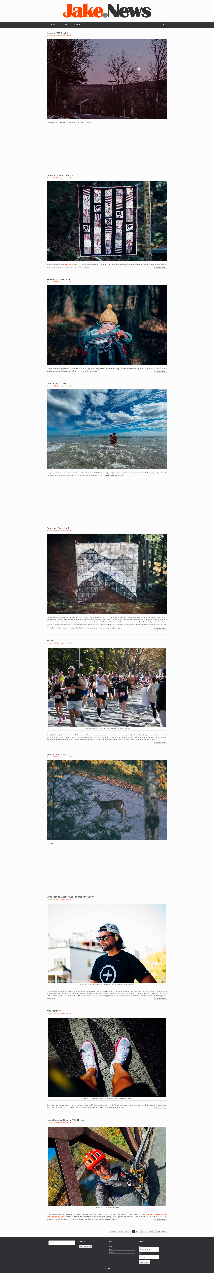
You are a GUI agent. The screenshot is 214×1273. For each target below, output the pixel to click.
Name (141, 1246)
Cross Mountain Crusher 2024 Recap (65, 1120)
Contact (77, 25)
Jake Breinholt (66, 35)
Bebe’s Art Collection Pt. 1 (60, 528)
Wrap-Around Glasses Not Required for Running (71, 896)
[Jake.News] (107, 10)
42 (159, 1231)
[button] (164, 25)
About (65, 25)
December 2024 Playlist (58, 383)
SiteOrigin (110, 1269)
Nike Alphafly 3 (54, 1010)
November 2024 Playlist (58, 754)
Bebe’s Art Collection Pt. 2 (60, 175)
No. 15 (50, 640)
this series (69, 264)
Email (140, 1253)
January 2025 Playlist (57, 33)
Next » (164, 1231)
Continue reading (161, 267)
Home (53, 25)
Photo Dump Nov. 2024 (58, 279)
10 (150, 1231)
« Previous (113, 1231)
